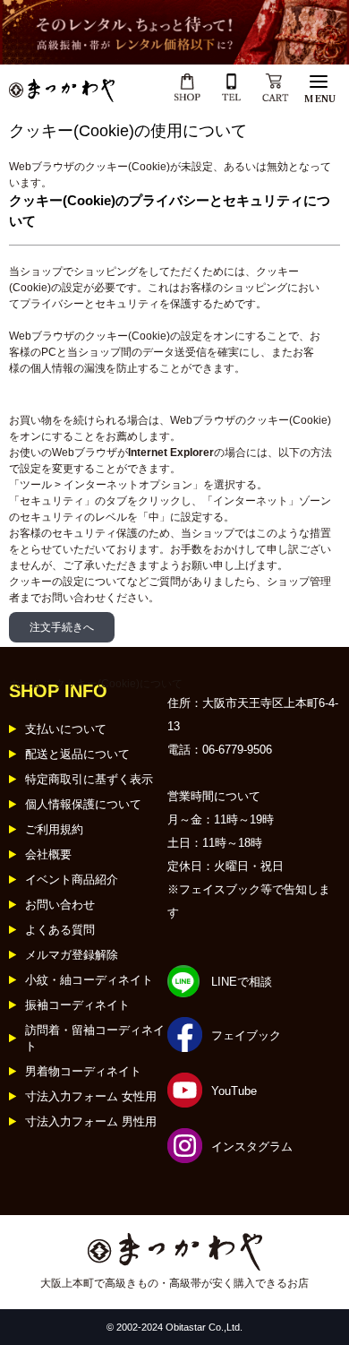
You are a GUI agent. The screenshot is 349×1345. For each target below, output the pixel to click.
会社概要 (48, 854)
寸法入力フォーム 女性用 (91, 1096)
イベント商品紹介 (71, 879)
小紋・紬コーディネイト (89, 980)
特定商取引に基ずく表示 (89, 779)
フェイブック (246, 1035)
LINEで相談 (241, 981)
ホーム (25, 683)
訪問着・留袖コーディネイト (95, 1038)
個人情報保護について (83, 804)
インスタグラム (252, 1146)
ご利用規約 (54, 829)
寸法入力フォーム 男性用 (91, 1121)
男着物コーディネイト (83, 1071)
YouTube (234, 1091)
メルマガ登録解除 (71, 954)
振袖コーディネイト (77, 1005)
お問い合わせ (60, 904)
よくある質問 (60, 929)
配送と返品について (77, 754)
